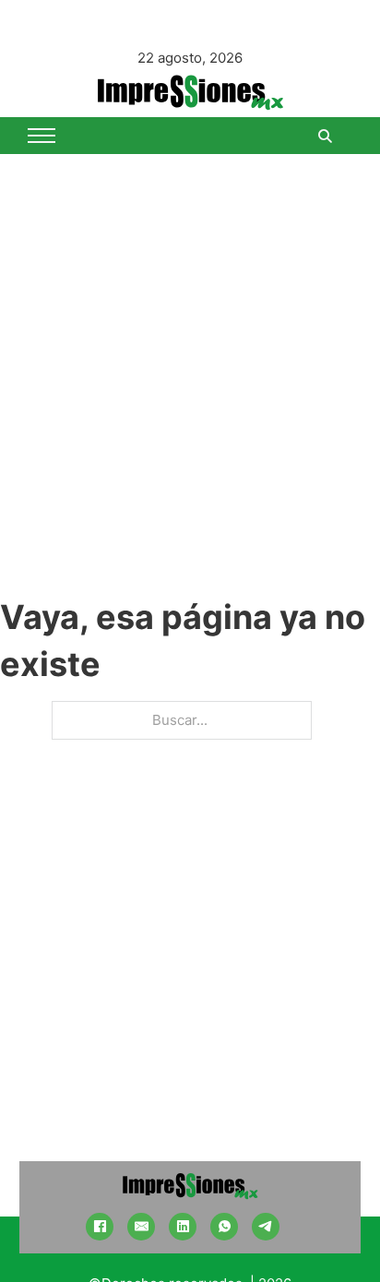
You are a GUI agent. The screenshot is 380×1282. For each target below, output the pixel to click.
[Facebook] (99, 1226)
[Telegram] (265, 1226)
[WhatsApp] (224, 1226)
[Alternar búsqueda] (324, 135)
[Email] (141, 1226)
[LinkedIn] (182, 1226)
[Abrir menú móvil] (41, 135)
